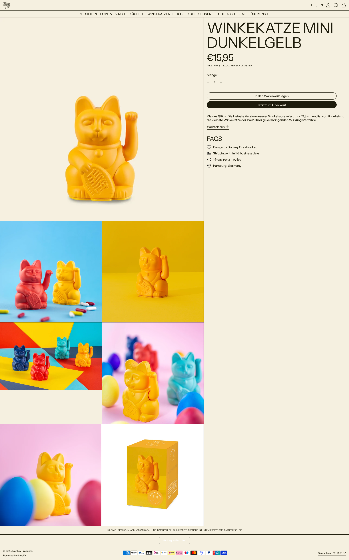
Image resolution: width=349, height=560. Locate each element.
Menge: (212, 75)
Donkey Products (22, 550)
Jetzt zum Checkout (271, 105)
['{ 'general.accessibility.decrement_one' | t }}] (208, 82)
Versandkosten (241, 65)
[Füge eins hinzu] (221, 82)
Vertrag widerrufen (174, 540)
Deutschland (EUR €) (330, 553)
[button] (336, 5)
